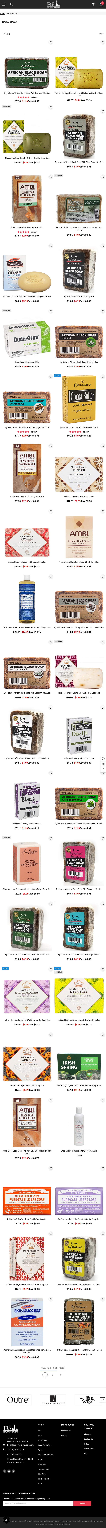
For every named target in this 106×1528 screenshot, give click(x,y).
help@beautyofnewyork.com (20, 1445)
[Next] (60, 1375)
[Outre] (18, 1400)
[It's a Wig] (88, 1400)
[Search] (11, 4)
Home (2, 14)
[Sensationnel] (53, 1400)
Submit (82, 1503)
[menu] (3, 4)
